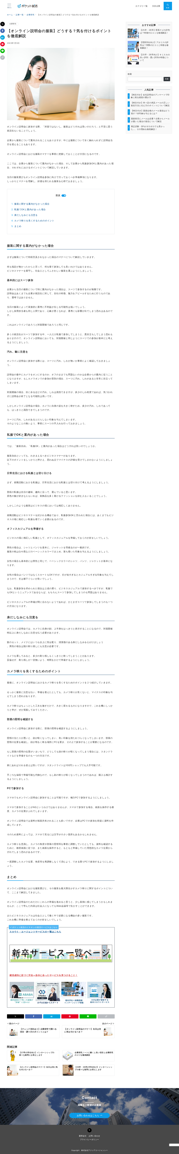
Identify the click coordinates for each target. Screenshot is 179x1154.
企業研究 (12, 24)
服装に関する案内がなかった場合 (32, 203)
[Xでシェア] (2, 24)
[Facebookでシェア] (2, 30)
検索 (130, 74)
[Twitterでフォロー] (89, 1130)
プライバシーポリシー (89, 1139)
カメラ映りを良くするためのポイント (34, 220)
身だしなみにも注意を (26, 215)
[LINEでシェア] (2, 51)
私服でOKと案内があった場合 (30, 209)
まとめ (17, 226)
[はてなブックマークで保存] (2, 37)
